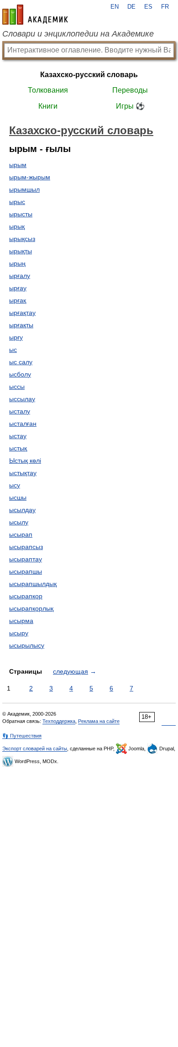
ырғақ (17, 300)
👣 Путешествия (22, 735)
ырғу (16, 337)
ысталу (19, 411)
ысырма (21, 620)
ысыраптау (25, 559)
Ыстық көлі (25, 460)
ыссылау (22, 399)
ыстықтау (23, 472)
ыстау (17, 436)
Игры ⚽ (130, 106)
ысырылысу (26, 645)
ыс (13, 349)
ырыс (17, 201)
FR (165, 7)
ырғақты (21, 325)
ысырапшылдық (33, 583)
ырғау (17, 288)
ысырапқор (25, 596)
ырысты (20, 214)
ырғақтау (22, 312)
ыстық (18, 448)
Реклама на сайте (99, 721)
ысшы (17, 497)
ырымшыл (24, 189)
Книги (48, 106)
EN (114, 7)
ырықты (20, 251)
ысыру (18, 633)
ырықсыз (22, 238)
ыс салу (20, 362)
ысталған (23, 423)
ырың (17, 263)
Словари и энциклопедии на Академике (78, 33)
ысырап (20, 534)
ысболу (20, 374)
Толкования (48, 90)
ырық (17, 226)
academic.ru (35, 15)
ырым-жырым (29, 177)
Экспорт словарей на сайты (34, 748)
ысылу (18, 522)
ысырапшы (25, 571)
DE (131, 7)
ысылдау (22, 509)
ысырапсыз (26, 546)
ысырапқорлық (31, 608)
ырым (17, 164)
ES (148, 7)
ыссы (17, 386)
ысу (14, 485)
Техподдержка (58, 721)
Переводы (130, 90)
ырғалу (19, 275)
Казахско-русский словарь (89, 75)
